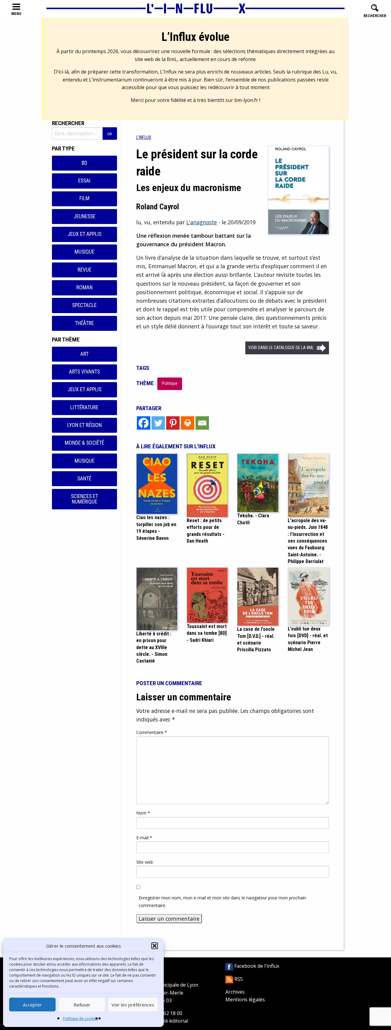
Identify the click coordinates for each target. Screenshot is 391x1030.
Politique (169, 383)
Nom (143, 813)
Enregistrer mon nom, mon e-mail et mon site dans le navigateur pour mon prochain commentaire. (222, 901)
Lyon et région (84, 425)
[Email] (202, 423)
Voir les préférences (132, 1005)
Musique (84, 252)
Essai (84, 181)
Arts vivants (84, 372)
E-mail (144, 837)
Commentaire (151, 732)
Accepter (32, 1005)
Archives (235, 991)
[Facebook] (143, 423)
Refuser (82, 1005)
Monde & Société (84, 443)
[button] (155, 946)
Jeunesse (84, 216)
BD (84, 163)
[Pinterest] (173, 423)
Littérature (84, 407)
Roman (84, 287)
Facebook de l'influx (256, 966)
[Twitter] (158, 423)
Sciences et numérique (84, 499)
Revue (84, 270)
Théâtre (84, 323)
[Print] (187, 423)
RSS (238, 979)
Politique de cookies (80, 1018)
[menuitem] (143, 137)
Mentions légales (245, 999)
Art (84, 354)
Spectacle (84, 305)
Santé (84, 478)
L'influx (143, 137)
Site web (144, 862)
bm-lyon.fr (246, 100)
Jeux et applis (84, 234)
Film (84, 198)
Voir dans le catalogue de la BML (281, 347)
